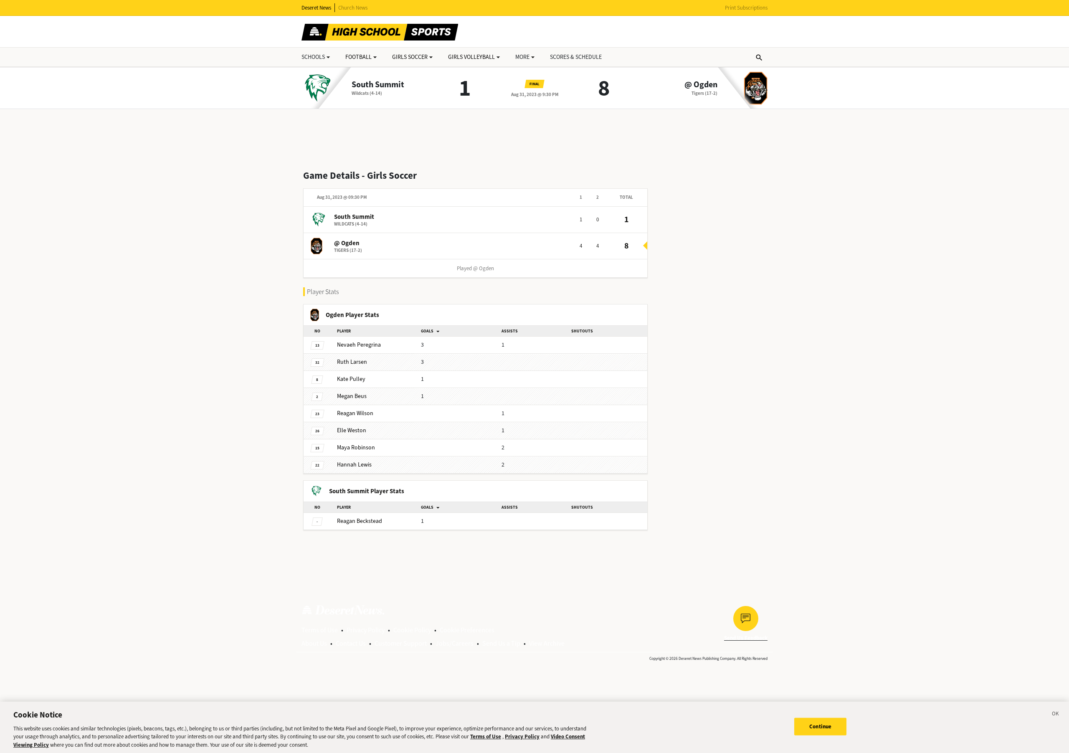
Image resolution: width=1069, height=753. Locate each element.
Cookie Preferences (467, 630)
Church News (352, 7)
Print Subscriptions (746, 7)
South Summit (378, 84)
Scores (576, 57)
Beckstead (359, 521)
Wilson (355, 413)
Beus (352, 396)
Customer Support (401, 643)
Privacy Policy (366, 630)
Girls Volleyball (471, 57)
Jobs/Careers (455, 643)
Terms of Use (319, 630)
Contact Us (351, 643)
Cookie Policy (412, 630)
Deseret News (316, 7)
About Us (314, 643)
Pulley (351, 379)
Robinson (356, 447)
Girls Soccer (410, 57)
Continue (820, 726)
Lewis (354, 465)
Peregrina (359, 345)
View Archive (547, 643)
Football (358, 57)
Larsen (352, 362)
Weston (351, 430)
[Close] (1055, 715)
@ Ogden (700, 84)
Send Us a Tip (501, 643)
